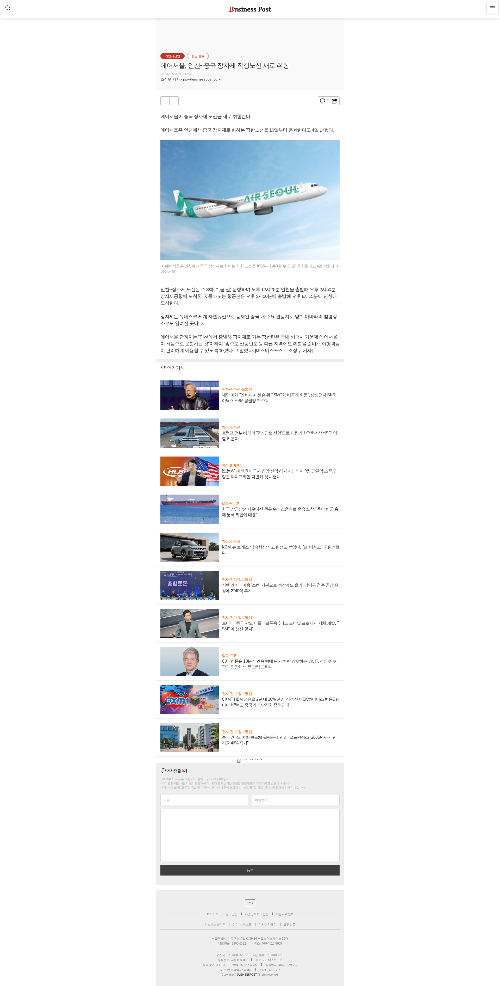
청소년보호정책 (214, 924)
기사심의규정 (267, 924)
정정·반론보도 (242, 924)
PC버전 (250, 903)
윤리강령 (232, 914)
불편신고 (290, 924)
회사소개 (212, 914)
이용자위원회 (284, 914)
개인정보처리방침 (256, 914)
